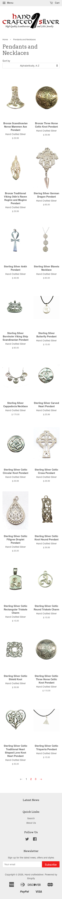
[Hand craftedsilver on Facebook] (35, 839)
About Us (31, 822)
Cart (57, 2)
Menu (9, 2)
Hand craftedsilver (34, 874)
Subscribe (51, 864)
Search (31, 818)
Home (5, 39)
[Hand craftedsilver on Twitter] (27, 839)
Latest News (31, 800)
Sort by (6, 60)
